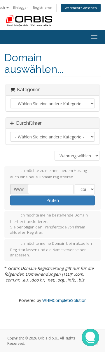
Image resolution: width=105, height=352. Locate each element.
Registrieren (42, 7)
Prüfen (52, 200)
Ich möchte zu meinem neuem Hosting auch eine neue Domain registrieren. (48, 174)
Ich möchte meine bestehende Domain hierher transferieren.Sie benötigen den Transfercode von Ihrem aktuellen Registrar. (49, 223)
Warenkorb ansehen (81, 8)
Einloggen (21, 7)
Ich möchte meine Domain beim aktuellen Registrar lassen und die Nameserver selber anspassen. (51, 249)
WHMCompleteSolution (64, 300)
